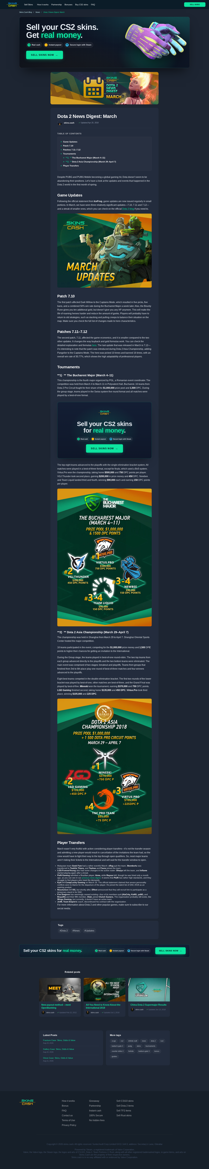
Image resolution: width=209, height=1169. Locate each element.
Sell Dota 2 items (125, 1106)
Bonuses (68, 4)
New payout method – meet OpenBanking (56, 1006)
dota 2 (153, 1041)
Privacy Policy (69, 1125)
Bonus (65, 1106)
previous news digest (91, 878)
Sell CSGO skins (125, 1101)
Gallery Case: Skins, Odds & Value (58, 1049)
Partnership (56, 4)
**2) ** (91, 162)
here (94, 345)
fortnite (131, 1051)
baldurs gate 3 (144, 1051)
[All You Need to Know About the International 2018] (104, 989)
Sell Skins (28, 4)
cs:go (114, 1041)
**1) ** (85, 158)
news (144, 1041)
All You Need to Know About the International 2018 (103, 1006)
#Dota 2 (64, 930)
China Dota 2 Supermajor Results (148, 1005)
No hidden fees (96, 1120)
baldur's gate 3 (117, 1046)
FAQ (93, 4)
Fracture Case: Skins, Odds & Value (59, 1040)
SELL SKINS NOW (44, 54)
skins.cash (69, 123)
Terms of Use (68, 1120)
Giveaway (94, 1101)
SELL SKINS (195, 5)
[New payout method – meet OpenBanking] (60, 989)
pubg (130, 1046)
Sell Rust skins (124, 1115)
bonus (156, 1051)
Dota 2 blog (128, 209)
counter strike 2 (118, 1051)
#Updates (89, 930)
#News (76, 930)
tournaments (150, 1046)
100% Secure (96, 1115)
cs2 (122, 1041)
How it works (42, 4)
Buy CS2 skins (81, 4)
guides (114, 1057)
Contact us (67, 1115)
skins (139, 1046)
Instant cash (95, 1110)
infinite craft (132, 1041)
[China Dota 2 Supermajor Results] (149, 989)
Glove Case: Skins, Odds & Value (58, 1058)
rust (162, 1041)
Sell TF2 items (123, 1110)
